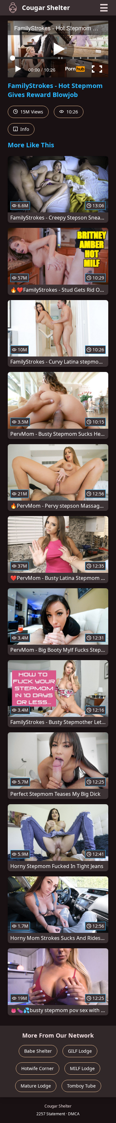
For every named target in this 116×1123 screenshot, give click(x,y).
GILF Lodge (80, 1051)
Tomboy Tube (81, 1086)
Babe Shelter (38, 1051)
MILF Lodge (82, 1068)
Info (24, 129)
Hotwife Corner (37, 1068)
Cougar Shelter (46, 7)
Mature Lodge (36, 1086)
